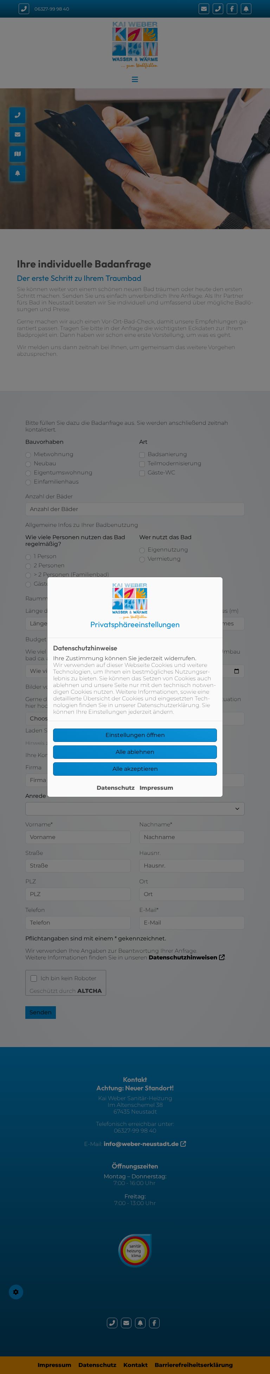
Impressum (156, 787)
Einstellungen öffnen (135, 735)
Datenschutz (116, 787)
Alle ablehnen (135, 752)
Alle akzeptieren (135, 768)
